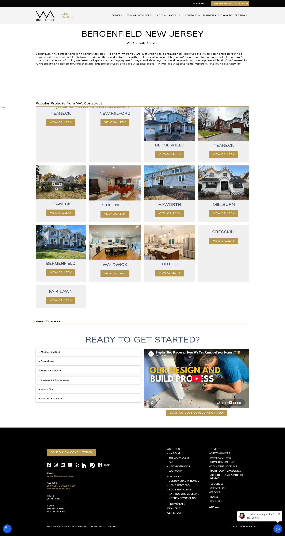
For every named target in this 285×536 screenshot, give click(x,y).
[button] (88, 352)
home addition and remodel (54, 57)
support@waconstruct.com (60, 476)
